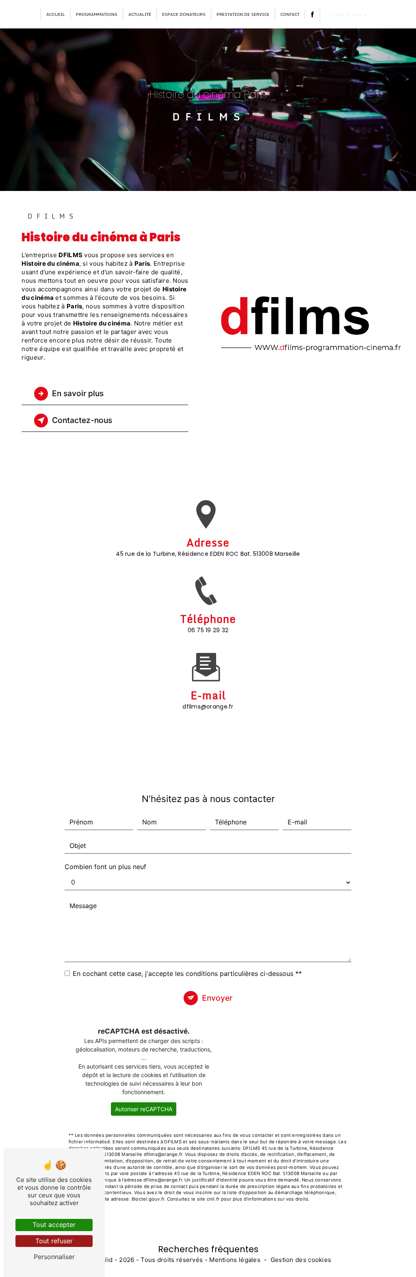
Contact (289, 14)
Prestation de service (243, 14)
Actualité (139, 14)
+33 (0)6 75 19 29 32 (347, 14)
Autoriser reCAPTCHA (143, 1109)
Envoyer (217, 998)
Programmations (96, 14)
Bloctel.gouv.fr (148, 1199)
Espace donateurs (184, 14)
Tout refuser (54, 1241)
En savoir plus (78, 393)
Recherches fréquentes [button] (208, 1249)
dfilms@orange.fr (207, 706)
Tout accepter (54, 1225)
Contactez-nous (82, 420)
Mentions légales (234, 1260)
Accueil (55, 14)
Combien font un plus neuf (105, 867)
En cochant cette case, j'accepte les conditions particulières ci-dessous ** (187, 973)
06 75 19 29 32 (208, 630)
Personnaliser (54, 1257)
